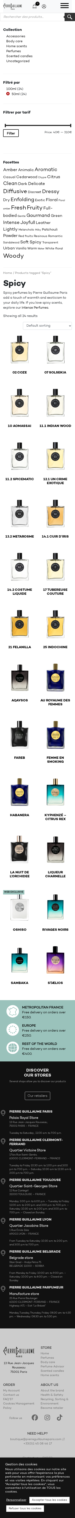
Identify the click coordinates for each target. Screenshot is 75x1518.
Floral (52, 200)
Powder (10, 236)
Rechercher (70, 17)
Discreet (34, 192)
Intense (11, 223)
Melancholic (26, 229)
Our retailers (38, 1096)
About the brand (52, 1390)
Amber (10, 170)
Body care (14, 41)
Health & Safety (52, 1395)
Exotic (40, 200)
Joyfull (27, 222)
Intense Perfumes (35, 307)
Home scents (16, 46)
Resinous (40, 236)
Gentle (22, 216)
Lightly (10, 229)
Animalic (26, 170)
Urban (9, 248)
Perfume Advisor (52, 1366)
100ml (11, 89)
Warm (32, 248)
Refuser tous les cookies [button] (25, 1508)
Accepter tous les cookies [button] (49, 1500)
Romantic (55, 236)
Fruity (34, 208)
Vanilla (21, 248)
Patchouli (50, 229)
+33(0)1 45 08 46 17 (37, 1443)
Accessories (15, 36)
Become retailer (52, 1408)
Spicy (35, 242)
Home (7, 273)
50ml (16, 94)
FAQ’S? (8, 1399)
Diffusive (15, 192)
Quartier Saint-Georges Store (33, 1186)
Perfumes (13, 51)
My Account (11, 1390)
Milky (38, 230)
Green (56, 216)
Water (41, 249)
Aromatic (46, 169)
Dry (6, 200)
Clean (10, 183)
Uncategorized (18, 61)
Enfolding (22, 199)
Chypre (42, 177)
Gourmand (38, 216)
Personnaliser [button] (16, 1500)
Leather (43, 223)
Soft (24, 242)
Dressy (50, 191)
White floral (54, 248)
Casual (9, 177)
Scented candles (19, 56)
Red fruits (25, 236)
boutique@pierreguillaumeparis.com (35, 1439)
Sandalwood (11, 242)
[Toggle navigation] (64, 6)
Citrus (53, 177)
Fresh (18, 208)
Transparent (50, 242)
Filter (11, 133)
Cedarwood (26, 177)
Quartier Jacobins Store (28, 1226)
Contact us (11, 1395)
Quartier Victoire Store (27, 1150)
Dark (22, 184)
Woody (13, 256)
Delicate (36, 184)
